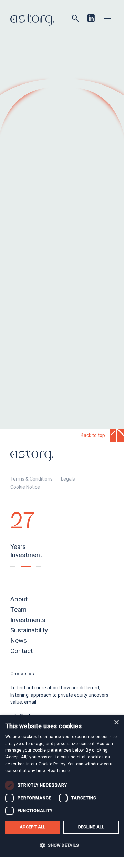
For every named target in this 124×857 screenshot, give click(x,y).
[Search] (75, 18)
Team (18, 609)
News (18, 640)
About (19, 599)
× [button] (116, 722)
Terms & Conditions (31, 479)
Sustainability (29, 630)
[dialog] (62, 786)
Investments (27, 620)
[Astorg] (32, 20)
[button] (62, 845)
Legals (68, 479)
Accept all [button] (32, 827)
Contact (21, 651)
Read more (59, 770)
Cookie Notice (25, 487)
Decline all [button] (91, 827)
